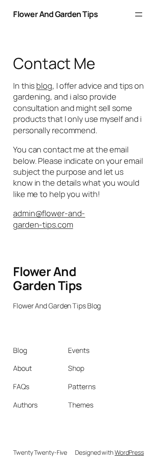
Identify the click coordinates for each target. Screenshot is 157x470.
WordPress (129, 452)
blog (44, 85)
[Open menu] (138, 14)
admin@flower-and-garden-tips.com (49, 218)
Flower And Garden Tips (55, 14)
